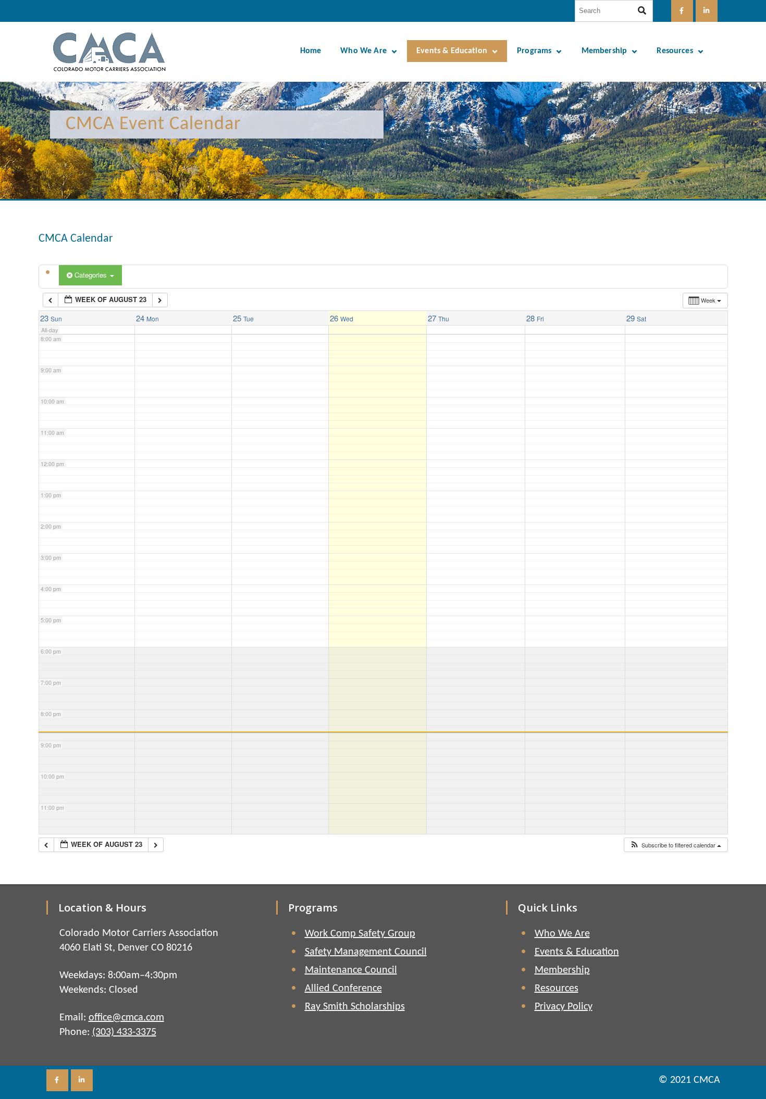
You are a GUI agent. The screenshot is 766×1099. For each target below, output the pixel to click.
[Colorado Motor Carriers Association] (109, 51)
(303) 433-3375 (124, 1032)
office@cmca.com (126, 1018)
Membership (604, 51)
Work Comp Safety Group (360, 934)
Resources (675, 51)
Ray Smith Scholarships (355, 1007)
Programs (534, 51)
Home (311, 51)
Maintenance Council (351, 970)
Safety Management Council (366, 952)
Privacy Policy (563, 1007)
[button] (675, 845)
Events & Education (451, 51)
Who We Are (363, 51)
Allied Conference (343, 988)
